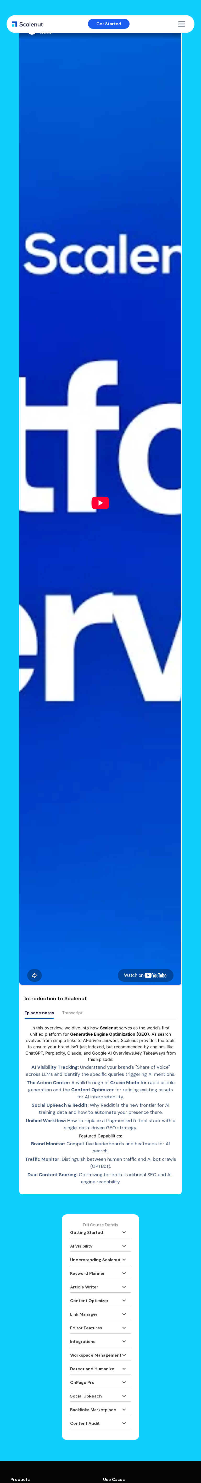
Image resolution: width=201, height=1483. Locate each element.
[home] (27, 24)
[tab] (39, 1013)
